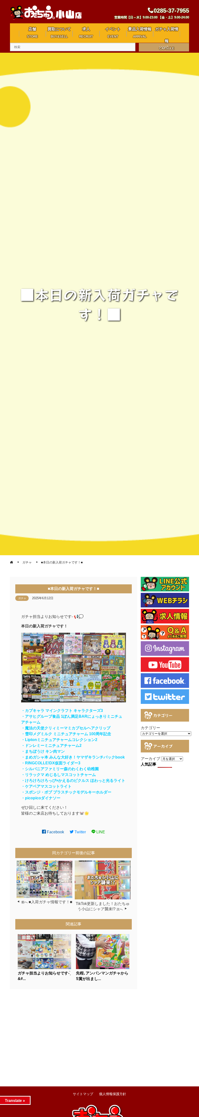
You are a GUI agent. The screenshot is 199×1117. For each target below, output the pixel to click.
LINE (100, 832)
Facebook (55, 832)
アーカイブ (150, 759)
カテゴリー (150, 728)
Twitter (80, 832)
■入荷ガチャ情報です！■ (50, 902)
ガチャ (22, 598)
